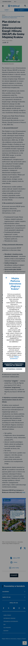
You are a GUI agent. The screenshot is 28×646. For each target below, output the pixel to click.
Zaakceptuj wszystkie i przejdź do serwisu (14, 364)
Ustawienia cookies (14, 369)
